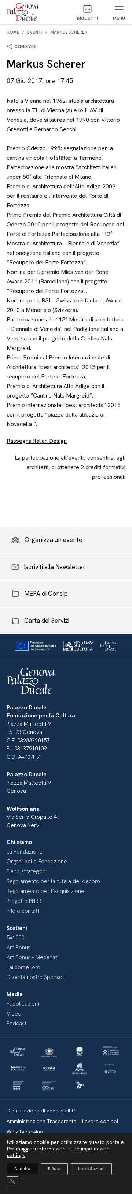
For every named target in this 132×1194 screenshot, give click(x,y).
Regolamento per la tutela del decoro (53, 881)
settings (16, 1155)
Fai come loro (23, 967)
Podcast (16, 1023)
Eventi (35, 32)
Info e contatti (23, 911)
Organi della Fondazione (37, 861)
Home (13, 32)
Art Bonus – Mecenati (32, 957)
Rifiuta (54, 1169)
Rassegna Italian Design (37, 441)
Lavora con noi (100, 1121)
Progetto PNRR (24, 901)
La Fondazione (25, 851)
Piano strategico (26, 871)
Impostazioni (91, 1169)
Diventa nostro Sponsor (36, 977)
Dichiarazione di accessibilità (41, 1110)
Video (14, 1013)
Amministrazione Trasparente (41, 1121)
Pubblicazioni (23, 1003)
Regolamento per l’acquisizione (45, 891)
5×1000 (15, 937)
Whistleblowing (25, 1132)
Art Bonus (18, 947)
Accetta (22, 1169)
